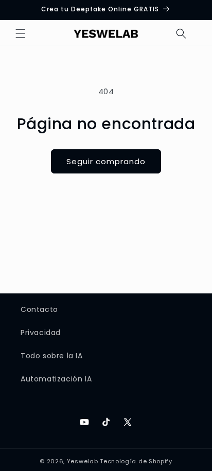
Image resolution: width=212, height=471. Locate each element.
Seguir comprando (106, 161)
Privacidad (41, 332)
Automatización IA (56, 379)
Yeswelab (82, 461)
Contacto (39, 309)
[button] (20, 33)
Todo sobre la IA (52, 356)
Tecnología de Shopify (136, 461)
